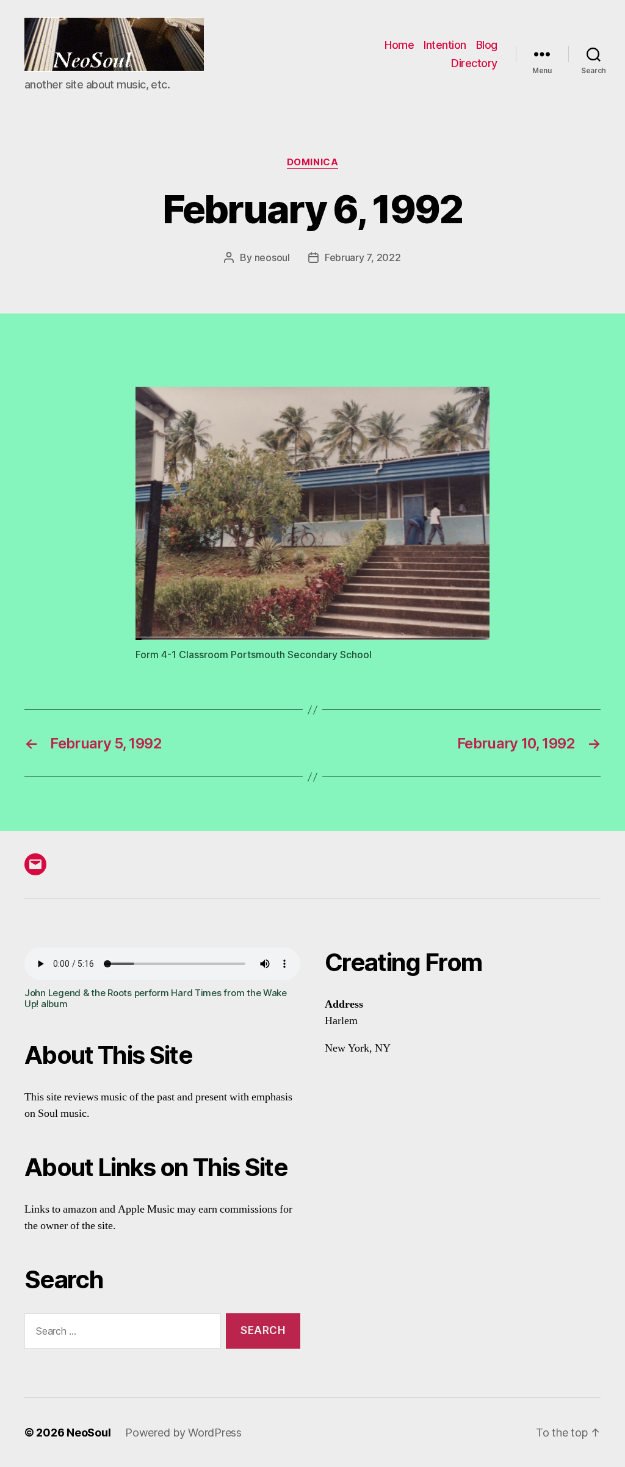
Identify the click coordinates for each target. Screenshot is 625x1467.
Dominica (312, 162)
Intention (445, 44)
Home (399, 44)
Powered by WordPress (183, 1432)
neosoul (272, 257)
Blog (486, 44)
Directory (474, 63)
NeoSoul (88, 1432)
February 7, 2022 (363, 257)
